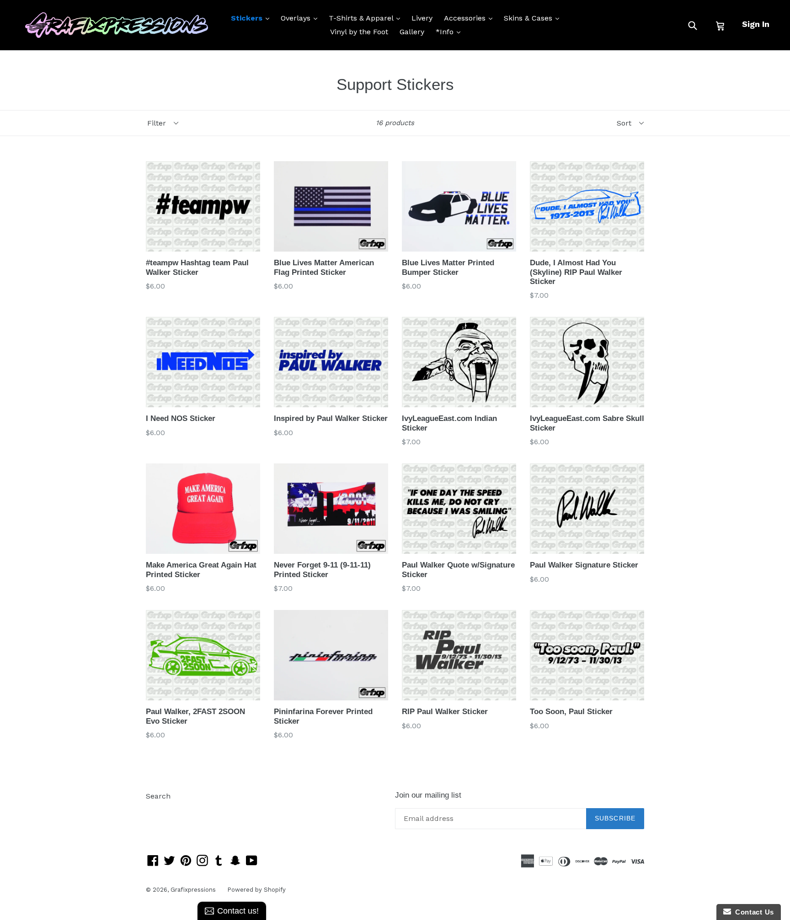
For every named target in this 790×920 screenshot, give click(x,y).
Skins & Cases (534, 17)
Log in (156, 809)
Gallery (412, 31)
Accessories (470, 17)
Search (158, 796)
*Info (450, 31)
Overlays (301, 17)
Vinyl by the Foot (359, 31)
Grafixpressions (193, 889)
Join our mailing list (428, 795)
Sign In (755, 24)
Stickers (252, 17)
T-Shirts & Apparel (367, 17)
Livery (421, 18)
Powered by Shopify (256, 889)
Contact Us (752, 912)
